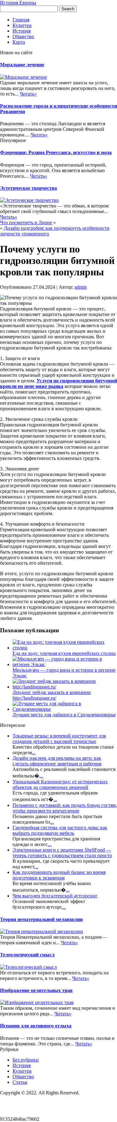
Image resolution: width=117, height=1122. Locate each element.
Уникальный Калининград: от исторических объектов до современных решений (60, 784)
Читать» (28, 93)
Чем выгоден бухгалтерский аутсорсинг (55, 895)
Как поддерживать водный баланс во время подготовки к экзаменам (58, 875)
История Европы (18, 2)
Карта (18, 42)
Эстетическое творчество (28, 188)
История (21, 30)
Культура (22, 25)
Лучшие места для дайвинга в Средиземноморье (64, 714)
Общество (23, 36)
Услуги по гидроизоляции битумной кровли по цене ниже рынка (58, 383)
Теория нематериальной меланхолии (41, 919)
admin (81, 287)
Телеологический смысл (27, 954)
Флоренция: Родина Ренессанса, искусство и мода (56, 152)
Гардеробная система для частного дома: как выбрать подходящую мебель (59, 830)
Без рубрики (25, 1059)
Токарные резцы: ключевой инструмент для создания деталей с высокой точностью (59, 738)
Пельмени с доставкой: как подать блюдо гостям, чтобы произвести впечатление (64, 808)
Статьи (19, 1082)
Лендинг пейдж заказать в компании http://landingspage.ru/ (51, 695)
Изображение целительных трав (36, 990)
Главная (20, 19)
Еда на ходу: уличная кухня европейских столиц (64, 653)
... (34, 752)
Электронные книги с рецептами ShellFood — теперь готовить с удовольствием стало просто (62, 852)
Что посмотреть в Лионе (26, 222)
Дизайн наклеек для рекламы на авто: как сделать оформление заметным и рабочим (56, 760)
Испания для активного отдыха (35, 1025)
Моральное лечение (22, 64)
